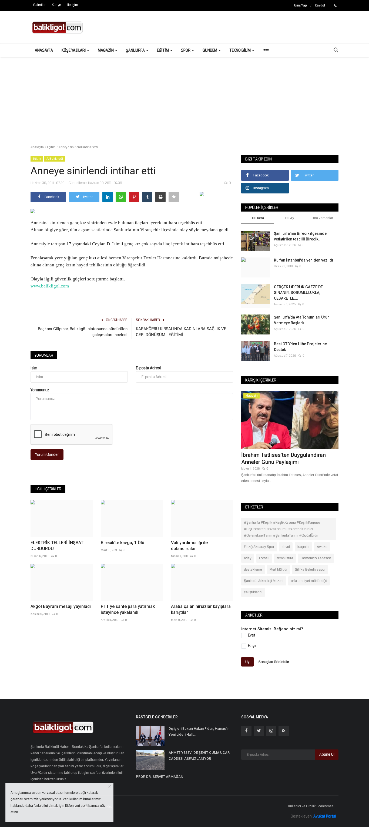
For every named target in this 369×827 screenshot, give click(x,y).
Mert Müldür (278, 569)
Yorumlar (44, 355)
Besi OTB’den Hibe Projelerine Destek (300, 347)
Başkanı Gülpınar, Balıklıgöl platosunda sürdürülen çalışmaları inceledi (83, 331)
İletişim (72, 5)
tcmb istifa (285, 558)
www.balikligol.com (50, 286)
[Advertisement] (184, 97)
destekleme (253, 569)
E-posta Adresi (148, 368)
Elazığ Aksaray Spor (259, 546)
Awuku (322, 546)
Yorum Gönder (47, 454)
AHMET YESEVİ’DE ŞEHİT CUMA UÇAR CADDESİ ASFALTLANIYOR (199, 756)
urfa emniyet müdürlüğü (309, 580)
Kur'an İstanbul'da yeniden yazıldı (303, 260)
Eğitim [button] (163, 50)
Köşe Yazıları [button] (74, 50)
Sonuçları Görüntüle (274, 661)
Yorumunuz (40, 390)
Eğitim (51, 147)
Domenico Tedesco (316, 558)
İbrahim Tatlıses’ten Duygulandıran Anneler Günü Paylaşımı (283, 458)
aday (247, 558)
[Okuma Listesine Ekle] (174, 197)
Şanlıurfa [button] (136, 50)
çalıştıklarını (253, 592)
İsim (34, 368)
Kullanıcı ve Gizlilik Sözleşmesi (311, 806)
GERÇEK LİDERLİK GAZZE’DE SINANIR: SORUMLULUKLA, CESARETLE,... (298, 292)
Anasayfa (44, 50)
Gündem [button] (210, 50)
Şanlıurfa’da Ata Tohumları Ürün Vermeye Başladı (302, 320)
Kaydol (320, 5)
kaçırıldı (303, 546)
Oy (247, 661)
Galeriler (39, 5)
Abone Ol (326, 754)
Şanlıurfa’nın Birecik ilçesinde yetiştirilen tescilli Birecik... (300, 236)
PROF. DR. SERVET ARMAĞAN (159, 777)
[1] (335, 5)
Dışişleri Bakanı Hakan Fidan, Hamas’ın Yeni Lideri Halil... (199, 731)
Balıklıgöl (56, 159)
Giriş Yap (300, 5)
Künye (56, 5)
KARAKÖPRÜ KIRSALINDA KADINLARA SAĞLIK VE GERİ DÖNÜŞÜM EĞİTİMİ (181, 331)
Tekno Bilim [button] (240, 50)
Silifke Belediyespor (310, 569)
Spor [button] (186, 50)
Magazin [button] (106, 50)
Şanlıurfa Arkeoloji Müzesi (263, 580)
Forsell (264, 558)
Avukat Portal (324, 816)
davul (286, 546)
